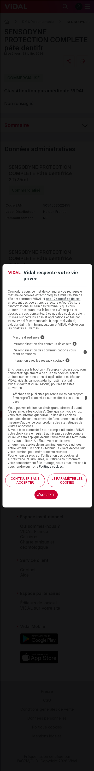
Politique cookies (51, 466)
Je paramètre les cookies (67, 480)
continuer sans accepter (25, 480)
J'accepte (46, 495)
